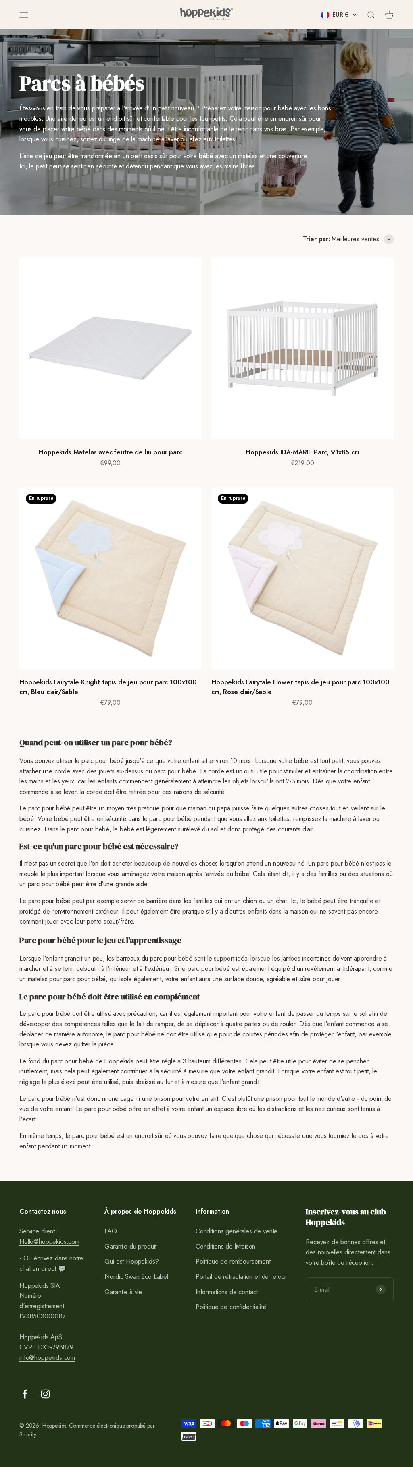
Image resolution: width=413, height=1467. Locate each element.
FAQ (110, 1231)
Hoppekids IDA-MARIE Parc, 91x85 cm (302, 452)
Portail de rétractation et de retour (241, 1276)
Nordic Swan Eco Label (136, 1276)
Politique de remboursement (233, 1261)
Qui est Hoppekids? (131, 1261)
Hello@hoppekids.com (49, 1241)
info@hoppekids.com (47, 1357)
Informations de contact (227, 1292)
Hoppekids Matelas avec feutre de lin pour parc (110, 452)
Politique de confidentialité (231, 1307)
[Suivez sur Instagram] (45, 1393)
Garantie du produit (130, 1246)
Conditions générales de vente (236, 1231)
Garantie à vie (123, 1292)
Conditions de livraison (225, 1246)
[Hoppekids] (206, 15)
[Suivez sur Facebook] (24, 1393)
